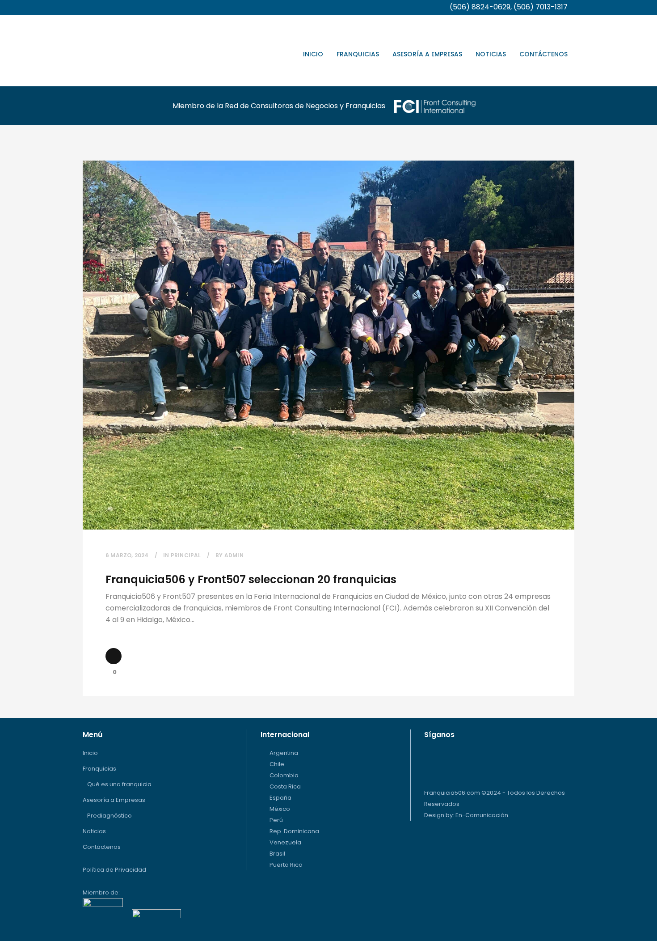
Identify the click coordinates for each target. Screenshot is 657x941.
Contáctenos (102, 847)
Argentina (284, 753)
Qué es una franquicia (119, 784)
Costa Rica (285, 786)
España (280, 797)
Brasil (277, 853)
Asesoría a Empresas (114, 800)
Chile (277, 764)
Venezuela (285, 842)
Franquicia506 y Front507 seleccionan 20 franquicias (250, 579)
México (280, 809)
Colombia (284, 775)
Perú (276, 820)
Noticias (94, 831)
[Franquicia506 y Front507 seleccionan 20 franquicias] (328, 345)
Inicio (90, 753)
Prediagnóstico (109, 815)
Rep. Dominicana (294, 831)
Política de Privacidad (114, 869)
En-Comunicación (481, 815)
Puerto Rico (286, 864)
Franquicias (99, 768)
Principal (186, 555)
